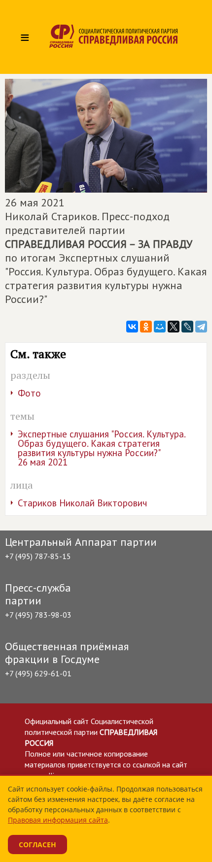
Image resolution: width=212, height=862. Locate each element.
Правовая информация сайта (58, 820)
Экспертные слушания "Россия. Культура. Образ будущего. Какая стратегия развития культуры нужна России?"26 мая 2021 (102, 448)
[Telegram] (201, 326)
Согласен (37, 844)
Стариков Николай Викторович (82, 503)
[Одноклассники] (146, 326)
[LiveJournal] (187, 326)
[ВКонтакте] (132, 326)
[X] (173, 326)
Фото (29, 393)
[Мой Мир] (160, 326)
